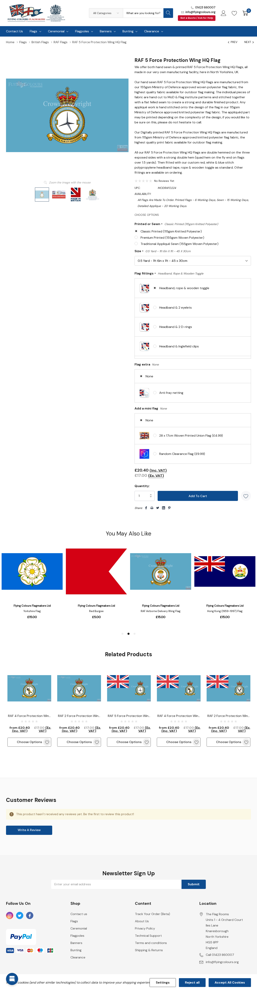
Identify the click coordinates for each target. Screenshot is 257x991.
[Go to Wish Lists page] (234, 13)
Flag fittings (169, 273)
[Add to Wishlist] (246, 496)
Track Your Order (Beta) (152, 914)
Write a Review (29, 830)
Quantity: (142, 486)
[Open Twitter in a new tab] (19, 915)
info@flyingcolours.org (200, 12)
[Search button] (168, 13)
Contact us (78, 914)
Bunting (128, 31)
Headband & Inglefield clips (179, 346)
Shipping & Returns (149, 950)
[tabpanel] (29, 706)
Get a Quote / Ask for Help (196, 17)
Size (163, 251)
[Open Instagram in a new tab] (9, 915)
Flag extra (147, 364)
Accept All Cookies (230, 982)
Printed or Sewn (176, 224)
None (149, 376)
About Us (142, 921)
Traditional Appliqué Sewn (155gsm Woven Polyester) (179, 244)
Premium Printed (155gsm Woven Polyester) (172, 237)
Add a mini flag (151, 408)
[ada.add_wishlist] (46, 742)
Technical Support (148, 936)
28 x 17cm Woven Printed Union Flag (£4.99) (191, 435)
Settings (163, 982)
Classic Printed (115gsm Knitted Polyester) (171, 231)
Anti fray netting (171, 393)
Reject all (192, 982)
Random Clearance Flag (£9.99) (182, 454)
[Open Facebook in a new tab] (29, 915)
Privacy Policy (145, 928)
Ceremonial (56, 31)
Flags (33, 31)
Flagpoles (82, 31)
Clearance (151, 31)
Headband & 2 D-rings (175, 327)
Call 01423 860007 (220, 955)
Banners (106, 31)
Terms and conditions (151, 943)
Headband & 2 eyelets (175, 307)
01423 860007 (205, 7)
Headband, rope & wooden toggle (184, 288)
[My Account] (223, 13)
